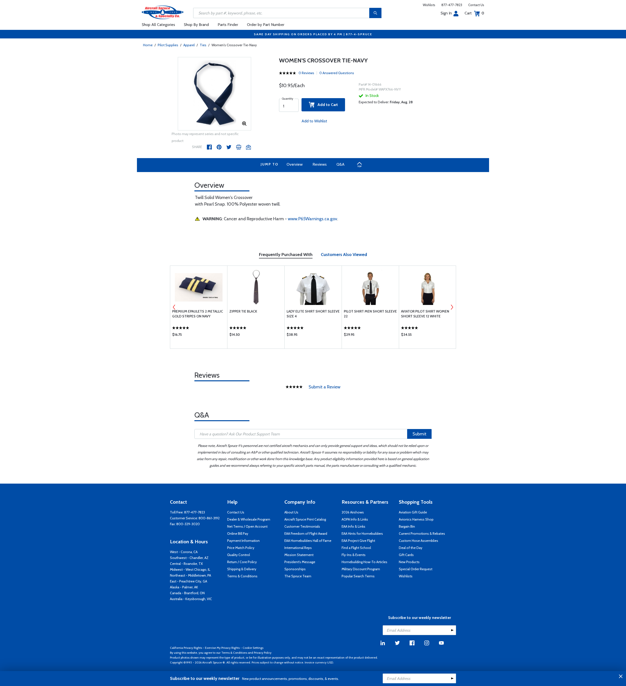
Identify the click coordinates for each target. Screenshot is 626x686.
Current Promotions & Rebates (422, 533)
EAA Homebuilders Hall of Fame (307, 540)
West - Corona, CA (184, 552)
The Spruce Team (297, 576)
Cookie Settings (253, 648)
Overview (295, 164)
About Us (291, 512)
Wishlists (429, 5)
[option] (214, 94)
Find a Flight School (356, 548)
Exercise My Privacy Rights (222, 648)
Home (148, 45)
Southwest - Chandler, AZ (189, 558)
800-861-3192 (209, 518)
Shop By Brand (196, 24)
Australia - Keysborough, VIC (191, 599)
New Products (409, 562)
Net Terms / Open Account (247, 526)
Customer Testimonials (302, 526)
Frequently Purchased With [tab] (286, 254)
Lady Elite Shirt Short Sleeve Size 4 (313, 313)
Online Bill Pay (237, 533)
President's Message (299, 562)
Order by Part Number (265, 24)
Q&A (340, 164)
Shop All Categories (158, 24)
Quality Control (238, 555)
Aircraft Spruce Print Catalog (305, 519)
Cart (474, 13)
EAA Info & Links (353, 526)
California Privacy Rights (186, 648)
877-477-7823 (451, 5)
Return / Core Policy (242, 562)
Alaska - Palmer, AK (184, 587)
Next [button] (452, 307)
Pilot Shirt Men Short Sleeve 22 (370, 313)
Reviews (320, 164)
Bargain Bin (407, 526)
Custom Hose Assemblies (418, 540)
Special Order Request (415, 569)
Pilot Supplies (168, 45)
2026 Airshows (353, 512)
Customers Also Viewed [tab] (344, 254)
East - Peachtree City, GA (188, 581)
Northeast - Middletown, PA (190, 575)
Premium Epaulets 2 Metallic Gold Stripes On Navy (197, 313)
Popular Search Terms (358, 576)
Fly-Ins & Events (354, 555)
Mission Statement (298, 555)
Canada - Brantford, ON (187, 593)
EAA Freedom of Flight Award (305, 533)
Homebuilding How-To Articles (364, 562)
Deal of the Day (410, 548)
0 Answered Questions (336, 73)
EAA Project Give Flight (358, 540)
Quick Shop (199, 336)
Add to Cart (326, 104)
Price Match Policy (240, 548)
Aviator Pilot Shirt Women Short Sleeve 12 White (425, 313)
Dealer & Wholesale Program (248, 519)
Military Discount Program (361, 569)
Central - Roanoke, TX (186, 563)
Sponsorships (295, 569)
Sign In (446, 13)
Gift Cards (406, 555)
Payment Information (243, 540)
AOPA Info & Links (355, 519)
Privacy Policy (262, 652)
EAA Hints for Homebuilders (362, 533)
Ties (203, 45)
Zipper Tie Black (243, 311)
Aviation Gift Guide (413, 512)
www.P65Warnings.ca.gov (312, 218)
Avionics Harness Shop (416, 519)
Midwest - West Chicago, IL (190, 569)
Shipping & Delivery (241, 569)
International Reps (298, 548)
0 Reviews (306, 73)
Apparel (189, 45)
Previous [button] (174, 307)
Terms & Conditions (242, 576)
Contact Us (476, 5)
